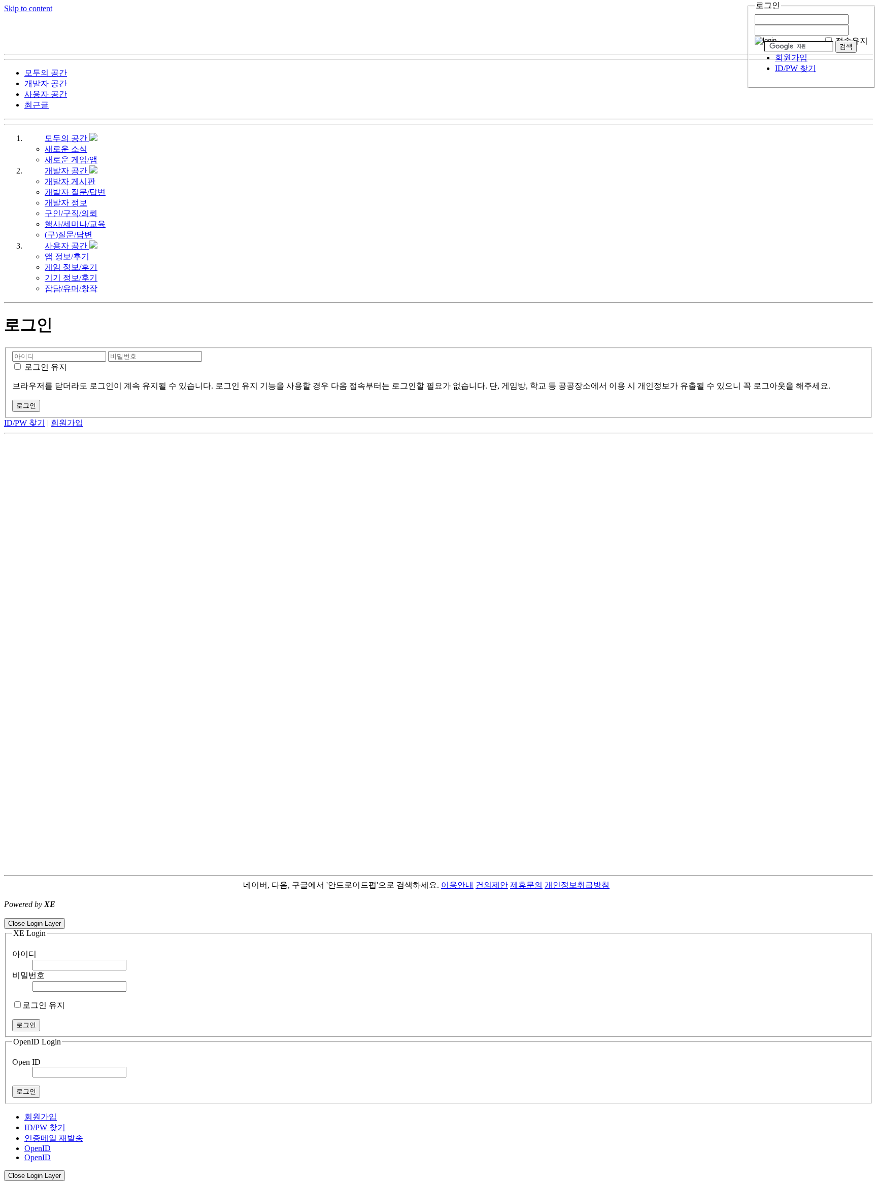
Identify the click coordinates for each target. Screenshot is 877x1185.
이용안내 (457, 885)
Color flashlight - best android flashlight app (243, 913)
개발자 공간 (67, 170)
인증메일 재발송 (53, 1138)
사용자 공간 (67, 245)
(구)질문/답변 (68, 234)
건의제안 (492, 885)
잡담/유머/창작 (71, 288)
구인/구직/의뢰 (71, 213)
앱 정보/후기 (67, 256)
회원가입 (791, 57)
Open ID (26, 1062)
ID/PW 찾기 (795, 68)
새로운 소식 (66, 149)
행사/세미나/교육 (75, 224)
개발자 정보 (66, 202)
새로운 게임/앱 (71, 159)
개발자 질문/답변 (75, 192)
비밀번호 (28, 975)
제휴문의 (526, 885)
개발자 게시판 (70, 181)
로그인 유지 (44, 367)
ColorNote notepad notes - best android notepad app (87, 913)
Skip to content (28, 8)
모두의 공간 (67, 138)
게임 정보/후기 (71, 267)
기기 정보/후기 (71, 277)
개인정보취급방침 (577, 885)
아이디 (24, 954)
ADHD (622, 885)
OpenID (37, 1148)
